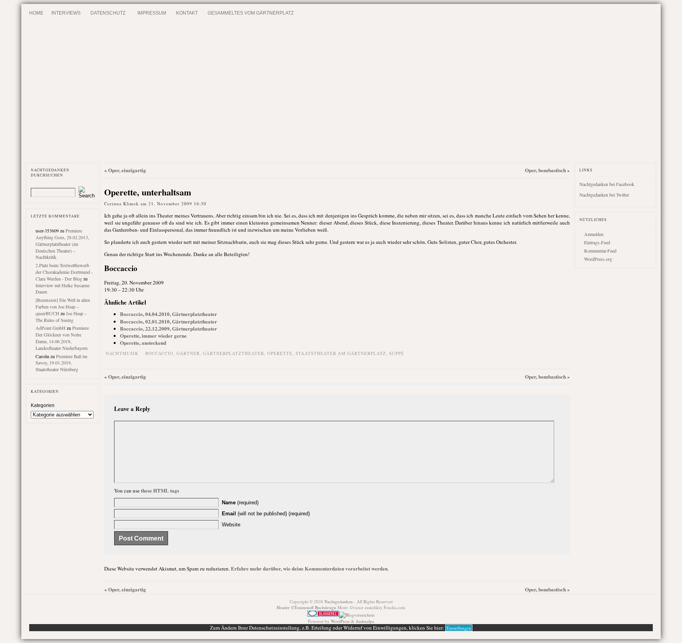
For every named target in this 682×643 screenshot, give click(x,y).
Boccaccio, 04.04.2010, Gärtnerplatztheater (168, 314)
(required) (240, 502)
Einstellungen (458, 628)
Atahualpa (365, 621)
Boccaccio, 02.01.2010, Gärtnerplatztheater (168, 321)
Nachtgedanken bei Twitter (604, 194)
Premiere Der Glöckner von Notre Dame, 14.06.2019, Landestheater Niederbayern (62, 338)
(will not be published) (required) (266, 514)
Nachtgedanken (338, 601)
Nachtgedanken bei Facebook (606, 184)
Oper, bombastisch (545, 170)
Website (231, 525)
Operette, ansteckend (143, 342)
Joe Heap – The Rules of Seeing (61, 316)
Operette (279, 353)
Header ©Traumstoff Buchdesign (307, 607)
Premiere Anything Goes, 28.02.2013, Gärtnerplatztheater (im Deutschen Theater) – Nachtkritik (62, 243)
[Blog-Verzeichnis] (323, 615)
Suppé (396, 353)
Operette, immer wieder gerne (153, 335)
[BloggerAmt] (357, 615)
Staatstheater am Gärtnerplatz (341, 353)
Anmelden (593, 234)
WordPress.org (598, 259)
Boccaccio (159, 353)
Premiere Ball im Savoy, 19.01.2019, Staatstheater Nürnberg (61, 363)
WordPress (340, 621)
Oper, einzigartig (127, 170)
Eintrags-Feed (597, 242)
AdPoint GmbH (51, 328)
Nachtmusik (122, 353)
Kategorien (42, 405)
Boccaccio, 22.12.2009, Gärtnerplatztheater (168, 328)
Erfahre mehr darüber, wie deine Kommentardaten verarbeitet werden (309, 568)
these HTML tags (160, 490)
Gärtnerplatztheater (233, 353)
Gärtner (188, 353)
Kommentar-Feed (600, 250)
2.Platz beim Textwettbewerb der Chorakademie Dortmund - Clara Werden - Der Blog (64, 272)
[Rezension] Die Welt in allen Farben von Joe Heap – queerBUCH (63, 306)
